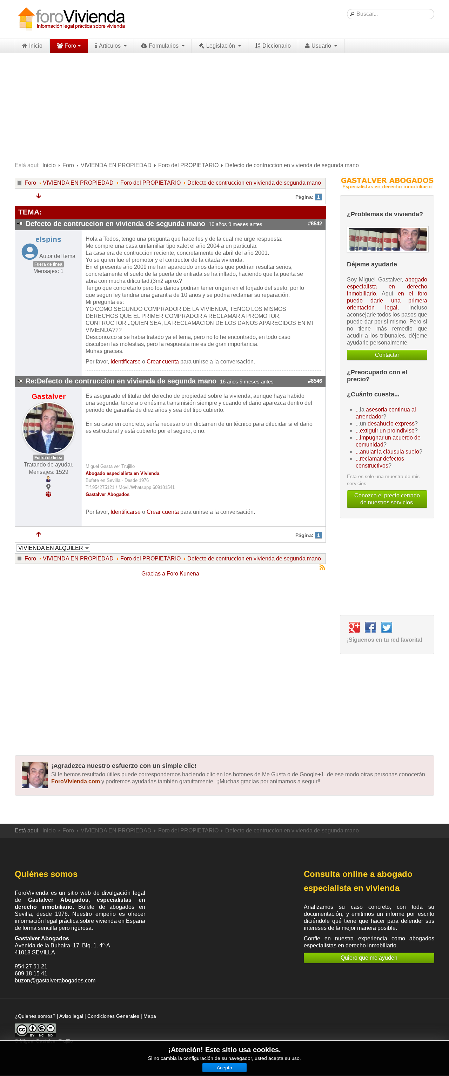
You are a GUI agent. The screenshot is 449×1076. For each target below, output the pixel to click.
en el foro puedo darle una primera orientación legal (387, 301)
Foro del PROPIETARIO (188, 165)
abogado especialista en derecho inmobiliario (387, 287)
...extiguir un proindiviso (385, 431)
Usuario (322, 46)
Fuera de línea (48, 264)
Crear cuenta (163, 362)
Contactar (387, 355)
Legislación (221, 46)
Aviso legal (71, 1016)
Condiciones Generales (113, 1016)
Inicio (35, 46)
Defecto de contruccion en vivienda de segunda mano (254, 183)
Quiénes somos (46, 874)
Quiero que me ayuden (369, 958)
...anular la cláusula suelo (387, 452)
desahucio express (391, 424)
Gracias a (153, 574)
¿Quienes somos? (35, 1016)
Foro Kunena (183, 574)
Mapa (149, 1016)
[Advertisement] (224, 106)
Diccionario (276, 46)
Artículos (110, 46)
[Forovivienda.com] (71, 19)
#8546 (315, 381)
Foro (70, 46)
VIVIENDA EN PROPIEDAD (116, 165)
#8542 (315, 223)
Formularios (164, 46)
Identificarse (125, 362)
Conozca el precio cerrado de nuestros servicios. (387, 498)
